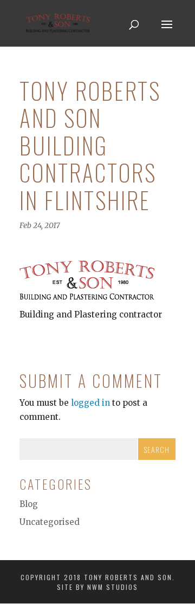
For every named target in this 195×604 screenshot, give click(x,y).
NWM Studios (112, 587)
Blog (29, 504)
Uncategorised (50, 522)
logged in (90, 403)
